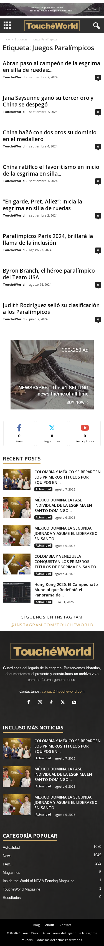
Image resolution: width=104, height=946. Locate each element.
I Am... (8, 864)
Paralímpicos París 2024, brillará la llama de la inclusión (48, 239)
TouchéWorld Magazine (21, 889)
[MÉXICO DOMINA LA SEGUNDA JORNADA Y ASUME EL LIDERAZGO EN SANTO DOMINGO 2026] (17, 535)
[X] (64, 703)
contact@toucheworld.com (63, 691)
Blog (36, 925)
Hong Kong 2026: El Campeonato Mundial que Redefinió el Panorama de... (66, 590)
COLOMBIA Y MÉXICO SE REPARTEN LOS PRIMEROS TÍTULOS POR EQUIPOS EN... (67, 477)
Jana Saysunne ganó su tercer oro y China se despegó (48, 101)
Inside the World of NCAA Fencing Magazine (38, 881)
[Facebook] (29, 703)
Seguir (52, 425)
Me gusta (19, 425)
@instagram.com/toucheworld (52, 624)
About (49, 925)
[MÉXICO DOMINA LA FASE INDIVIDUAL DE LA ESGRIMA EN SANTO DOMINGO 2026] (17, 507)
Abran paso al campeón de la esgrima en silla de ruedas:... (51, 67)
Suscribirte (85, 425)
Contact (65, 925)
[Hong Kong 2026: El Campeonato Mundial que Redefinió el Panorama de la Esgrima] (17, 592)
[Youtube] (75, 703)
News (7, 856)
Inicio (6, 39)
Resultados (12, 898)
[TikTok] (52, 703)
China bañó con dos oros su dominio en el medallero (50, 136)
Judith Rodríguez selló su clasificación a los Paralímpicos (51, 309)
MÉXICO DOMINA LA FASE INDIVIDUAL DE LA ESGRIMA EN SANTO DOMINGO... (63, 505)
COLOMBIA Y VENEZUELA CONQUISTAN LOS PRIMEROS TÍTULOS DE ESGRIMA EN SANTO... (67, 561)
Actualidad (43, 489)
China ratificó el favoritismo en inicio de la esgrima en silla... (51, 170)
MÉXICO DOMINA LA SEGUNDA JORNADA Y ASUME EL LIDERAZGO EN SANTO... (66, 533)
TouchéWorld (14, 77)
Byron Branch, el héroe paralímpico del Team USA (49, 274)
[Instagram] (41, 703)
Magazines (11, 872)
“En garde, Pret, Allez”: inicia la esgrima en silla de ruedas (42, 205)
